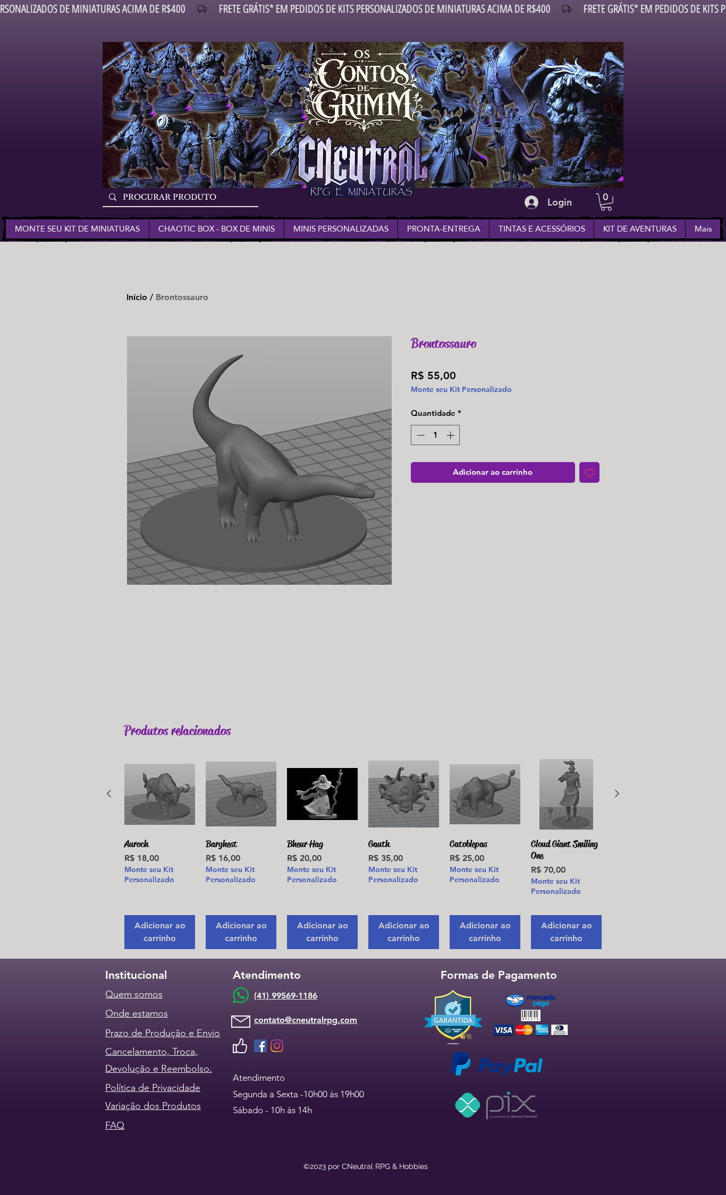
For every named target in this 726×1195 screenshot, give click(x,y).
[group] (363, 854)
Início (136, 297)
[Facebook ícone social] (260, 1045)
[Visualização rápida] (159, 794)
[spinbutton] (435, 435)
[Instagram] (277, 1045)
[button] (606, 202)
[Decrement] (419, 435)
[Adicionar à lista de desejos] (589, 472)
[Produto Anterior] (109, 793)
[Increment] (451, 435)
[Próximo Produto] (617, 793)
